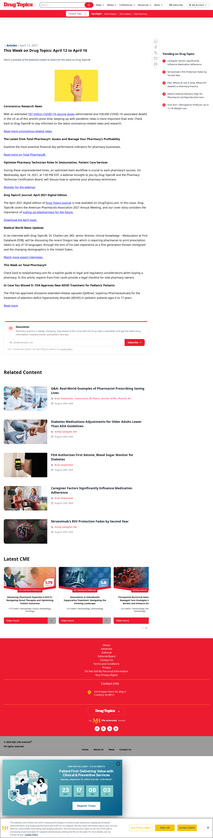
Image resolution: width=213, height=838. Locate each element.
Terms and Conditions (106, 664)
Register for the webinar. (20, 187)
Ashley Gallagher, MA (66, 431)
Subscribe (133, 342)
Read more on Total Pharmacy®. (25, 154)
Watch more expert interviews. (23, 257)
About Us (98, 749)
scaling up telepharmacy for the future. (48, 212)
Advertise (106, 649)
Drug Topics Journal (58, 203)
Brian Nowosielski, (64, 398)
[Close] (208, 827)
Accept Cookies (187, 827)
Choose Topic (75, 13)
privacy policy (66, 349)
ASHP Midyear (110, 14)
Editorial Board (106, 656)
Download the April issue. (20, 220)
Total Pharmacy (140, 14)
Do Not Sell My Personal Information (106, 671)
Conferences (125, 4)
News (111, 749)
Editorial (106, 652)
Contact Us (106, 660)
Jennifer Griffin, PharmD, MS (116, 398)
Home (85, 749)
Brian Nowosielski (64, 464)
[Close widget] (118, 764)
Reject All (165, 827)
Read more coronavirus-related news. (28, 131)
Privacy (106, 667)
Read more (11, 305)
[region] (106, 828)
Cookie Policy (31, 834)
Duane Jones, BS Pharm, (87, 398)
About (106, 645)
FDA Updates (125, 14)
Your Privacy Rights (106, 675)
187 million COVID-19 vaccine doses (51, 114)
